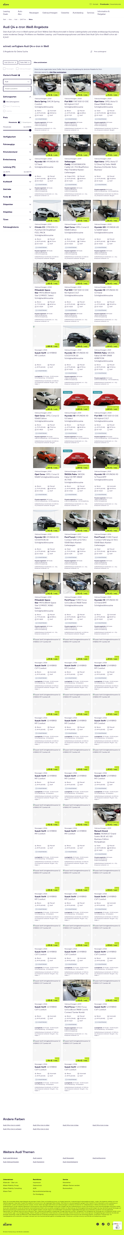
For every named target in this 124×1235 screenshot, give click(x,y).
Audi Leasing (37, 1158)
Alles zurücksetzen (40, 62)
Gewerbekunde (115, 4)
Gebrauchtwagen (49, 13)
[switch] (118, 1227)
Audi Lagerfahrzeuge (10, 1158)
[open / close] (27, 81)
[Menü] (121, 1222)
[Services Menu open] (96, 13)
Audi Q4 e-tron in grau (100, 1125)
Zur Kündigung (38, 1194)
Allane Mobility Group (11, 1185)
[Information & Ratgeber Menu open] (120, 13)
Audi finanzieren (38, 1162)
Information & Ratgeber (103, 12)
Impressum (37, 1183)
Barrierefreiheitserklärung (42, 1191)
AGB (34, 1188)
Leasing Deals (6, 12)
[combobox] (106, 51)
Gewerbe (65, 13)
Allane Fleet (7, 1191)
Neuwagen (34, 13)
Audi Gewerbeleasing (70, 1162)
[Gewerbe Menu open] (71, 13)
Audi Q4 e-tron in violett (11, 1125)
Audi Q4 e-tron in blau (70, 1125)
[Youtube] (108, 1224)
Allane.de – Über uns (10, 1183)
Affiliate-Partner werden (71, 1185)
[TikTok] (103, 1224)
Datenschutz (37, 1185)
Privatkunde (104, 4)
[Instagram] (97, 1224)
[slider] (30, 130)
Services (90, 13)
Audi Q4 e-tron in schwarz (12, 1129)
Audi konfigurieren (99, 1158)
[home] (21, 4)
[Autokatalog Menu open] (85, 13)
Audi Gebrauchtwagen (11, 1162)
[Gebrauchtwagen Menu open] (60, 13)
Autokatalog (78, 13)
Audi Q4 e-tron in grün (41, 1129)
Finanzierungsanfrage (53, 92)
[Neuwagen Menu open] (41, 13)
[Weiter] (59, 84)
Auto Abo (20, 12)
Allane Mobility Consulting (12, 1188)
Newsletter (67, 1183)
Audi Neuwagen (68, 1158)
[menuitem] (10, 13)
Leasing (57, 344)
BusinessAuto (67, 1188)
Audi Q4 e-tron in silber (41, 1125)
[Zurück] (35, 84)
